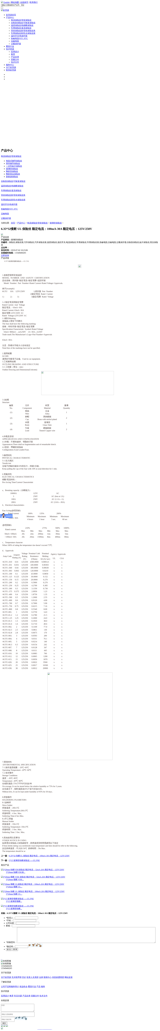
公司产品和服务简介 (10, 986)
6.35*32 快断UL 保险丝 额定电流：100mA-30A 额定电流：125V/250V (39, 856)
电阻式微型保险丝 (14, 161)
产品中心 (10, 17)
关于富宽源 (11, 67)
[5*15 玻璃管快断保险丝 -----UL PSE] (17, 906)
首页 (13, 223)
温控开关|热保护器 (19, 36)
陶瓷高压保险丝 (13, 174)
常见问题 (18, 996)
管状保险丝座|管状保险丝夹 (23, 31)
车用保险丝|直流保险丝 (21, 28)
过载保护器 (16, 44)
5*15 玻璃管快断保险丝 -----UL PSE (24, 860)
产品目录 (15, 57)
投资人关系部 (32, 977)
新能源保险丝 (12, 177)
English (7, 2)
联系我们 (34, 2)
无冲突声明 (17, 977)
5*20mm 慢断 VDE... (15, 879)
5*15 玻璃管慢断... (14, 901)
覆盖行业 (10, 46)
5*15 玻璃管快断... (14, 909)
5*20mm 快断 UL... (14, 894)
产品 (38, 986)
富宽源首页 (11, 15)
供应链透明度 (58, 977)
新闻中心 (48, 977)
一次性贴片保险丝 (14, 166)
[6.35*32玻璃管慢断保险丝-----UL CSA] (80, 268)
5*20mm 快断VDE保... (15, 872)
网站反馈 (68, 977)
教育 (13, 54)
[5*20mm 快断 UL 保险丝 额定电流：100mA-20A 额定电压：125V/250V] (33, 891)
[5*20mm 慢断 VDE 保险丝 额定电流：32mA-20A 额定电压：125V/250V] (33, 877)
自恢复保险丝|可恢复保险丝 (23, 23)
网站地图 (15, 2)
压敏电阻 (15, 41)
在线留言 (24, 2)
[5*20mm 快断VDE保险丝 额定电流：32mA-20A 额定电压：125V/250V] (32, 870)
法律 (41, 977)
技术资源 (10, 49)
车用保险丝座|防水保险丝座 (23, 33)
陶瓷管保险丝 (12, 171)
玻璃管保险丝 (12, 169)
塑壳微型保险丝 (13, 163)
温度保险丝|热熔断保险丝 (22, 25)
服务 (43, 986)
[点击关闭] (1, 958)
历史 (24, 977)
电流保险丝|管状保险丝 (21, 20)
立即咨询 (5, 255)
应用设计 (15, 52)
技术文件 (15, 62)
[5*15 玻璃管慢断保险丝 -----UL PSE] (17, 899)
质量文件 (15, 59)
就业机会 (24, 986)
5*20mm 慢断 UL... (14, 887)
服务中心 (10, 65)
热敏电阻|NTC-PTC (19, 38)
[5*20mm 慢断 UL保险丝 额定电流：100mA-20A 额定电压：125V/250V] (32, 884)
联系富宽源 (11, 70)
